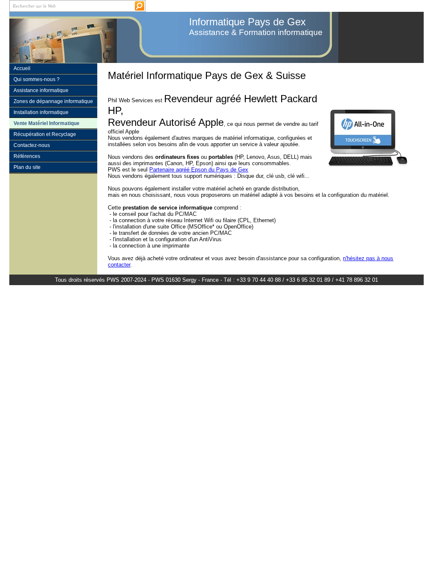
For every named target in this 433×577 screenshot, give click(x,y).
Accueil (22, 68)
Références (27, 156)
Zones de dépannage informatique (53, 101)
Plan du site (27, 167)
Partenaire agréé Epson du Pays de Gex (198, 169)
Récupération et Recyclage (45, 134)
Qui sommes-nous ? (37, 79)
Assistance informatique (41, 90)
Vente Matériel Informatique (46, 123)
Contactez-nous (32, 145)
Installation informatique (41, 112)
